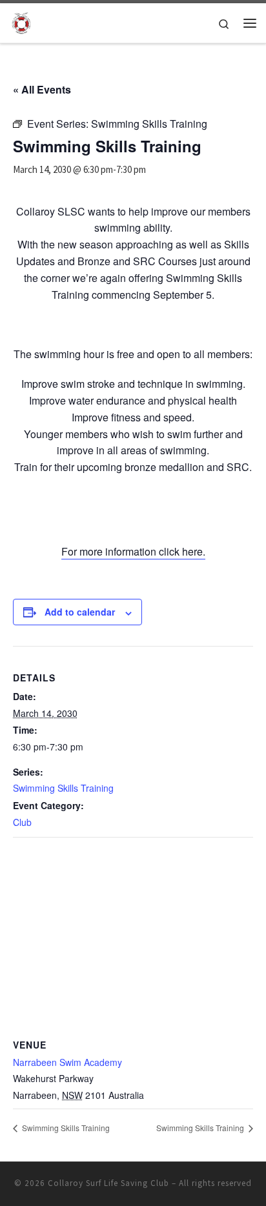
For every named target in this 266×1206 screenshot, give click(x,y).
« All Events (42, 89)
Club (22, 822)
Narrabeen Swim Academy (67, 1062)
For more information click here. (133, 551)
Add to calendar (80, 611)
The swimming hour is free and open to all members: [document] (133, 354)
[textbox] (133, 493)
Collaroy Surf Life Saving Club (108, 1183)
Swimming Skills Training (63, 787)
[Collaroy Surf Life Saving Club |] (21, 21)
